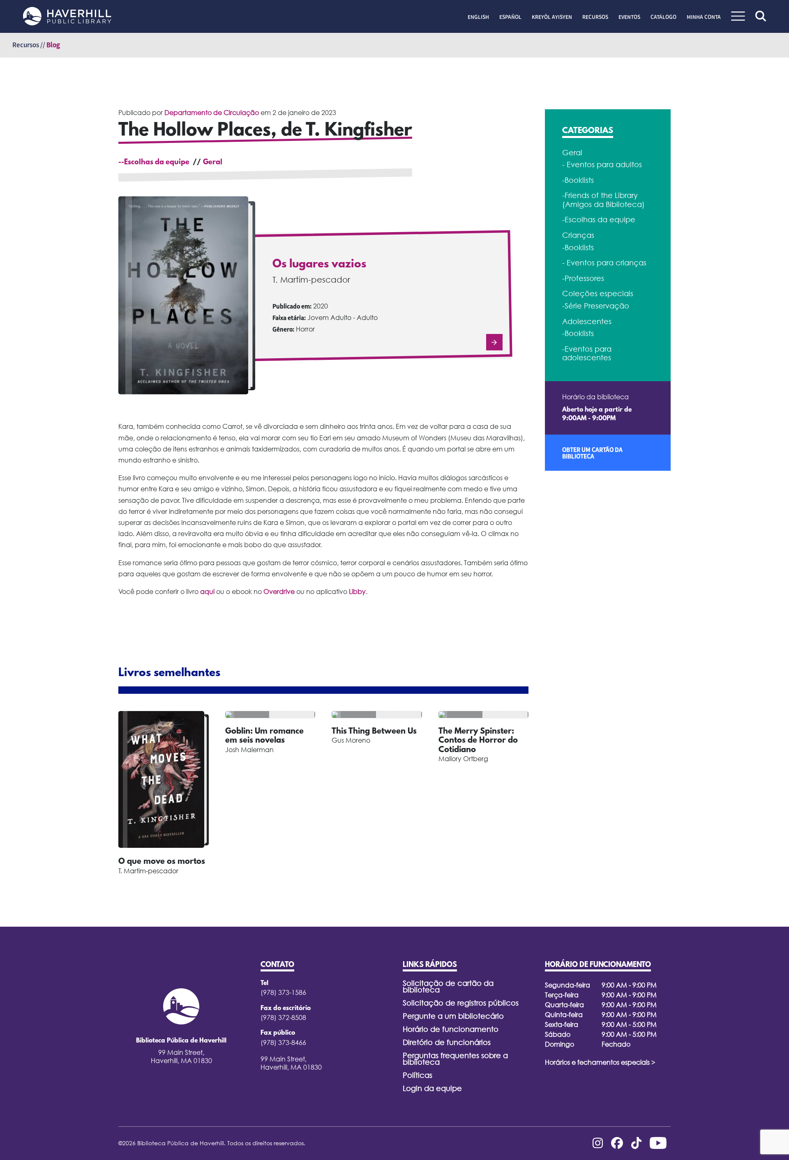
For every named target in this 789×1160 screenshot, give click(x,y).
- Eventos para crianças (604, 262)
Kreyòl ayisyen (552, 17)
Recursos (595, 17)
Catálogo (663, 17)
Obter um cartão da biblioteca (592, 452)
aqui (207, 591)
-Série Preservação (595, 306)
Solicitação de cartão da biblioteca (448, 986)
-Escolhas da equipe (598, 219)
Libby (357, 591)
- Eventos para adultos (602, 164)
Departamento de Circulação (211, 112)
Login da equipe (432, 1088)
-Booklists (578, 180)
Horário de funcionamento (450, 1029)
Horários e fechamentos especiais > (600, 1062)
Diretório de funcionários (447, 1042)
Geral (212, 163)
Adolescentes (586, 321)
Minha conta (704, 17)
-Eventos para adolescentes (586, 353)
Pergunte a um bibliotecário (453, 1016)
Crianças (578, 235)
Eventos (629, 17)
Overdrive (279, 591)
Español (510, 17)
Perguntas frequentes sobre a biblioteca (455, 1058)
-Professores (583, 278)
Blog (53, 44)
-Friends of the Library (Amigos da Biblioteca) (603, 200)
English (478, 17)
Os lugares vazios (319, 264)
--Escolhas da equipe (153, 163)
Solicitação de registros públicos (461, 1003)
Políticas (417, 1075)
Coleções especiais (597, 293)
